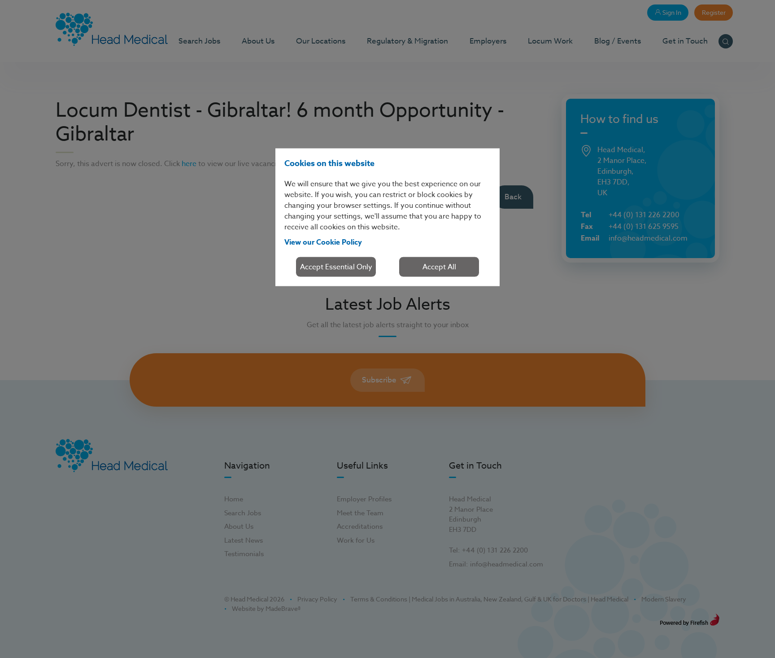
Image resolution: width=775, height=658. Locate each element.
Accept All (439, 266)
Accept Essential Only (336, 266)
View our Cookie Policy (323, 242)
